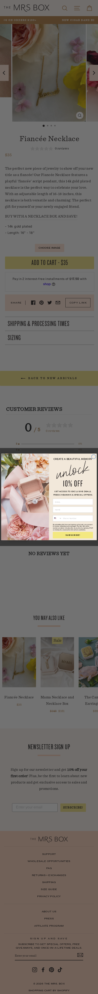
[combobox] (57, 518)
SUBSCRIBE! (72, 535)
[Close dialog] (94, 457)
